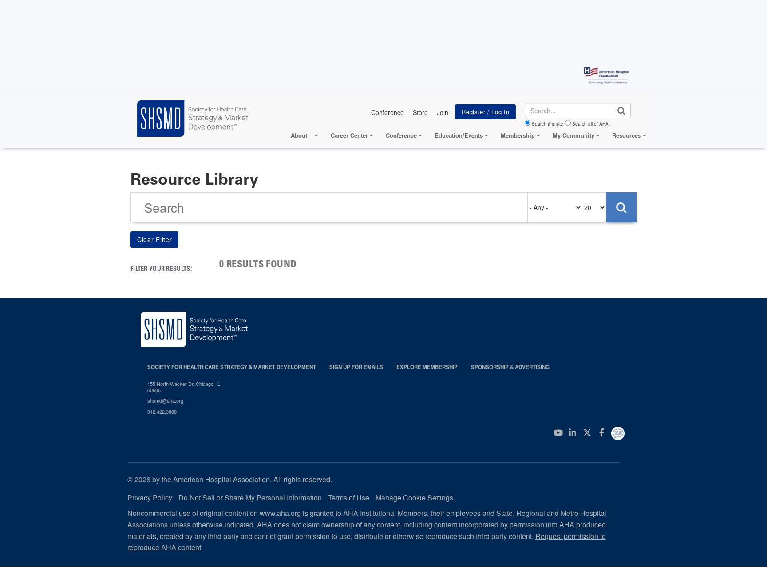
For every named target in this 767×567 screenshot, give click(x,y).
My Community (573, 135)
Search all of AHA (590, 124)
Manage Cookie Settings (414, 497)
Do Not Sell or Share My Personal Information (250, 497)
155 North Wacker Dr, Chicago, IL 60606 (183, 387)
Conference (387, 112)
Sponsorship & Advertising (510, 367)
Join (442, 112)
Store (420, 112)
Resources (626, 135)
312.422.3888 (162, 411)
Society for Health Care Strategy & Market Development (231, 367)
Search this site (547, 124)
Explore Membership (427, 367)
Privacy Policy (149, 497)
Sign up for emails (356, 367)
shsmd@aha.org (165, 400)
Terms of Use (348, 497)
